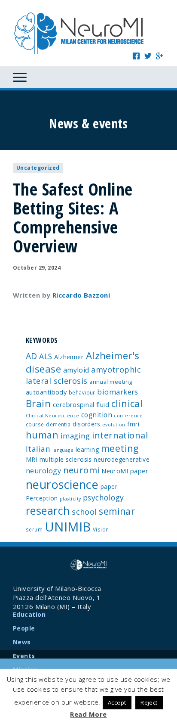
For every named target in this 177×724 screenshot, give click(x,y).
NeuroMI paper (124, 470)
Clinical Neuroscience (52, 416)
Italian (38, 449)
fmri (133, 424)
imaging (75, 436)
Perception (42, 498)
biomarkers (117, 392)
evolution (113, 425)
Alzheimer (69, 356)
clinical (127, 403)
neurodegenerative (122, 459)
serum (34, 529)
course (35, 424)
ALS (45, 356)
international (120, 435)
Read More (88, 714)
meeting (120, 448)
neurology (43, 470)
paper (109, 486)
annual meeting (110, 381)
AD (31, 356)
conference (128, 416)
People (24, 628)
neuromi (81, 470)
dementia (58, 424)
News (22, 642)
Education (29, 614)
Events (24, 656)
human (42, 435)
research (48, 510)
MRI (31, 459)
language (63, 450)
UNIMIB (68, 526)
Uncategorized (38, 167)
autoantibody (46, 392)
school (84, 511)
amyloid (76, 370)
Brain (38, 403)
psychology (103, 497)
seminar (117, 511)
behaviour (82, 392)
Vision (101, 529)
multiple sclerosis (66, 459)
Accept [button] (117, 702)
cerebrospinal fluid (81, 404)
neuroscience (62, 484)
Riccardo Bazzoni (81, 295)
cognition (96, 414)
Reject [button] (149, 702)
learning (87, 449)
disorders (86, 424)
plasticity (70, 499)
